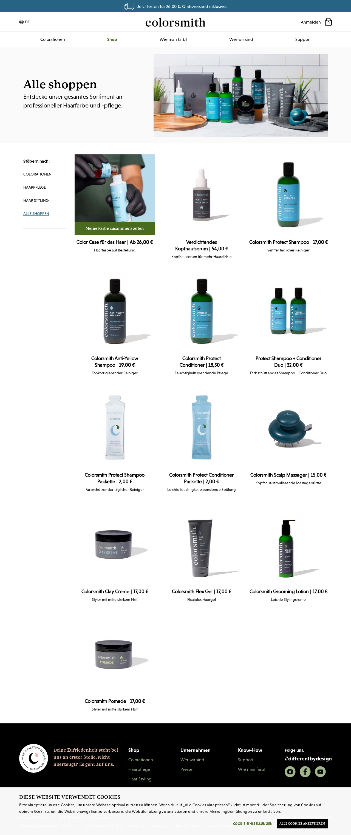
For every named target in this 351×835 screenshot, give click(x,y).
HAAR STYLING (36, 200)
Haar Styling (140, 778)
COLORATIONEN (37, 174)
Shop (112, 39)
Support (303, 39)
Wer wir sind (241, 39)
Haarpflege (139, 769)
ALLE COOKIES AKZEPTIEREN (302, 823)
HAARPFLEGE (34, 187)
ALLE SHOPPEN (36, 213)
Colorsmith (175, 22)
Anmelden (311, 21)
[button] (24, 22)
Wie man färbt (173, 39)
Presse (186, 769)
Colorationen (52, 39)
